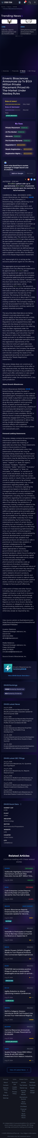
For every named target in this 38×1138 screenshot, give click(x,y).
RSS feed (32, 1082)
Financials (15, 71)
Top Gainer (29, 868)
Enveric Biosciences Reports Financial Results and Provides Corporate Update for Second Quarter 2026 (18, 711)
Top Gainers (23, 1085)
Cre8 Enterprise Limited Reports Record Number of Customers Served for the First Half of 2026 (17, 893)
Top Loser (29, 887)
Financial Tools (23, 1110)
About (6, 1082)
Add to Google (32, 1091)
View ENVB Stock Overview (19, 675)
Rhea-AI (5, 1095)
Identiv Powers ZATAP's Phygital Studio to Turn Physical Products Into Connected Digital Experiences (19, 952)
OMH (23, 27)
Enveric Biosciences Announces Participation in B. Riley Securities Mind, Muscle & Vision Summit (19, 739)
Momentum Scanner (23, 1098)
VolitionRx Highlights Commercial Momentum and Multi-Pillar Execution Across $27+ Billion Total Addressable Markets (18, 874)
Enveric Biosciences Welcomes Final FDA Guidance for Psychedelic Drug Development (17, 730)
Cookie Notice (14, 1088)
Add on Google (17, 173)
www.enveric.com (12, 429)
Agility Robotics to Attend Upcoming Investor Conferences (18, 992)
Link (5, 832)
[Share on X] (25, 179)
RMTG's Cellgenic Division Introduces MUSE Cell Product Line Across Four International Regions (19, 1013)
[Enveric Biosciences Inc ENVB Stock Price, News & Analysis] (8, 668)
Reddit (32, 1088)
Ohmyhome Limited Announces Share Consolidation (28, 31)
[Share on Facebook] (31, 179)
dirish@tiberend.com (10, 638)
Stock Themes (23, 1102)
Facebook (32, 1085)
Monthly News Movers (23, 1092)
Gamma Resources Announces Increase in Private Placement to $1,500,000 (18, 1032)
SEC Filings (31, 71)
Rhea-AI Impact (11, 101)
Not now (30, 173)
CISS (3, 27)
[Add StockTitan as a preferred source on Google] (34, 179)
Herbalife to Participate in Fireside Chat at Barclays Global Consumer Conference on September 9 (18, 934)
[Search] (29, 2)
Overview (6, 71)
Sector (7, 824)
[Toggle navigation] (35, 2)
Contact (5, 1085)
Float (6, 813)
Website (7, 829)
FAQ (5, 1092)
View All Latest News (18, 1070)
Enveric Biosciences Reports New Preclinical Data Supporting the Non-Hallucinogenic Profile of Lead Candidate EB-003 (18, 721)
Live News (23, 1106)
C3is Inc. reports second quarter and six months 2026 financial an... (9, 32)
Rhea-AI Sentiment (12, 107)
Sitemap (5, 1098)
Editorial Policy (5, 1089)
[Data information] (20, 804)
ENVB (31, 197)
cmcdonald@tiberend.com (12, 652)
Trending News (11, 15)
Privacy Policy (14, 1092)
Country (7, 835)
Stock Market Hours (23, 1115)
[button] (19, 2)
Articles (23, 1082)
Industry (7, 819)
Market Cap (8, 808)
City (5, 840)
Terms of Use (14, 1083)
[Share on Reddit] (28, 179)
